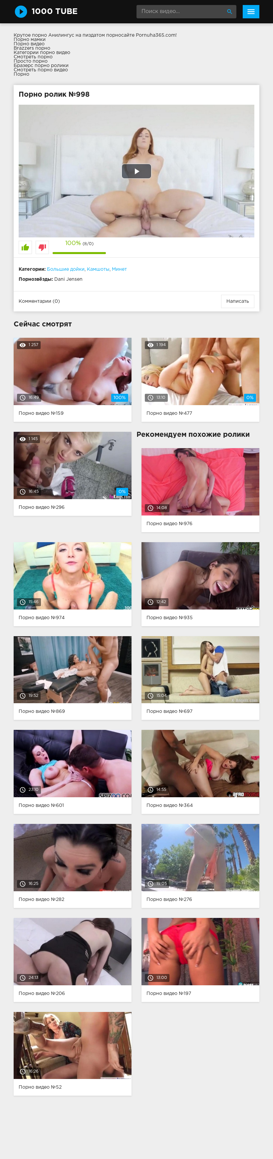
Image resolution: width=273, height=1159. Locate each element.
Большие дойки (66, 269)
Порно (21, 74)
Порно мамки (30, 40)
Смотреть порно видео (41, 70)
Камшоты (98, 269)
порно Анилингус (53, 35)
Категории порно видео (42, 53)
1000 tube (55, 11)
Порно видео (29, 44)
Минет (119, 269)
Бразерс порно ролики (41, 66)
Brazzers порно (32, 48)
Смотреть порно (33, 57)
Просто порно (31, 61)
